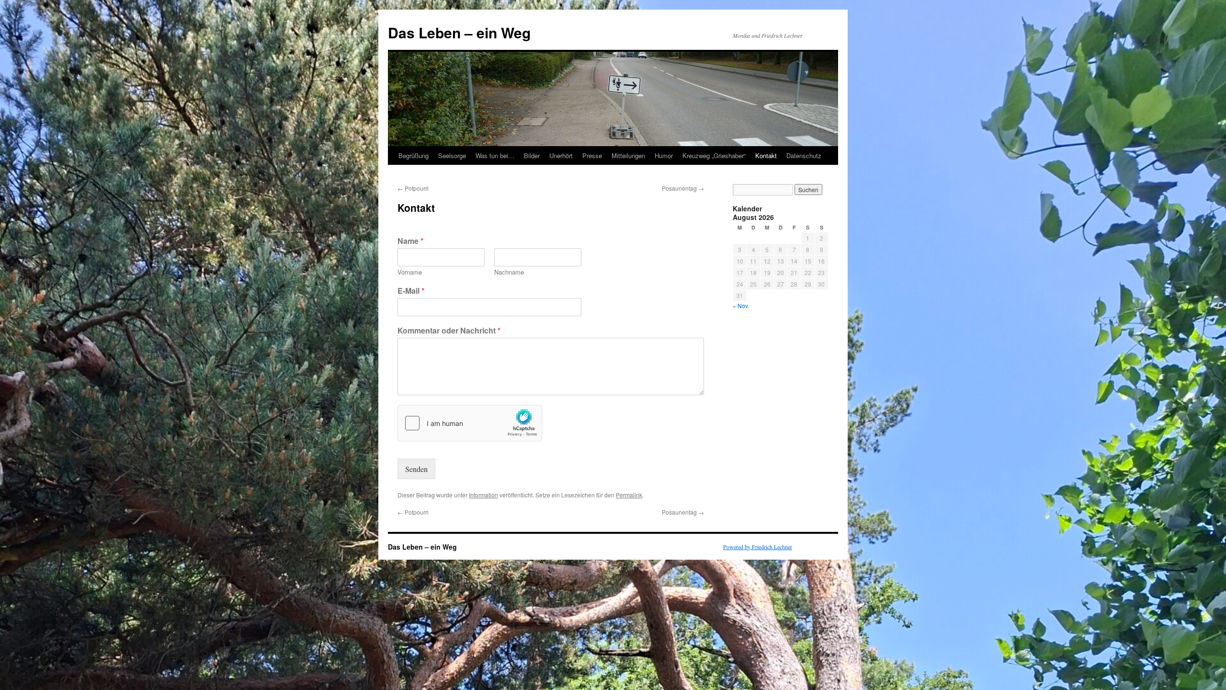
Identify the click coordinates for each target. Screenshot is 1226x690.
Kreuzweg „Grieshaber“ (714, 155)
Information (483, 495)
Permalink (629, 495)
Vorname (409, 272)
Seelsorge (452, 155)
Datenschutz (803, 155)
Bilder (532, 155)
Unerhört (561, 155)
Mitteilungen (628, 155)
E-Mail (410, 291)
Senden (416, 469)
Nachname (509, 272)
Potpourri (413, 188)
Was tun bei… (495, 155)
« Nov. (741, 305)
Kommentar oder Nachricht (448, 331)
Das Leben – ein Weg (459, 32)
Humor (664, 155)
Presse (592, 155)
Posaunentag (683, 188)
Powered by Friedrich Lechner (757, 547)
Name (410, 241)
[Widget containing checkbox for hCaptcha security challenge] (469, 423)
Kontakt (766, 155)
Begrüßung (413, 155)
